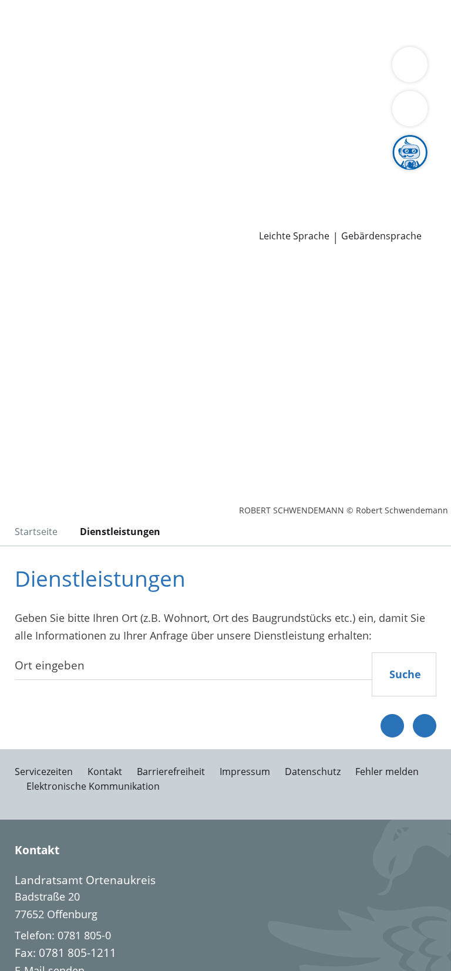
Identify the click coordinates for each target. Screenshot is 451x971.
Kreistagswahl (243, 143)
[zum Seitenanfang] (424, 725)
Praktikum (293, 173)
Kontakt (104, 771)
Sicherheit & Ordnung (62, 38)
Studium (244, 173)
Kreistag (20, 128)
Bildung (283, 83)
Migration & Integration (317, 22)
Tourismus (184, 98)
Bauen (25, 22)
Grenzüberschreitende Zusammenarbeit (309, 113)
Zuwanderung (339, 83)
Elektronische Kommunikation (93, 786)
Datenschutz (313, 771)
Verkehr (199, 22)
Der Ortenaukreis (51, 83)
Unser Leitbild (43, 188)
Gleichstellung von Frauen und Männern (108, 113)
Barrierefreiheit (171, 771)
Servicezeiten (44, 771)
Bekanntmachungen (263, 98)
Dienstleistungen (41, 8)
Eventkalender (126, 173)
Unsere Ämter (34, 53)
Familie (239, 22)
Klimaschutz (125, 98)
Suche (405, 674)
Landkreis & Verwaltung (58, 68)
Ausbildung (192, 173)
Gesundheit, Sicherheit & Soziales (178, 83)
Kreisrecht (181, 143)
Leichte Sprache (294, 236)
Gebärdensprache (381, 236)
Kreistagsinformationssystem (81, 143)
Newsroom (27, 204)
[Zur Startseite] (81, 321)
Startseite (36, 531)
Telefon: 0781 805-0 (63, 935)
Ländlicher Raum (50, 98)
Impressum (245, 771)
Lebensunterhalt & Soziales (110, 22)
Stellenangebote (49, 173)
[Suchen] (410, 108)
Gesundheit (200, 38)
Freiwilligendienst (364, 173)
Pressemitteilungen (57, 218)
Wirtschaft (144, 38)
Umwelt (251, 38)
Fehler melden (387, 771)
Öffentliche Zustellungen (168, 218)
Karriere (19, 158)
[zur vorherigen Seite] (392, 725)
